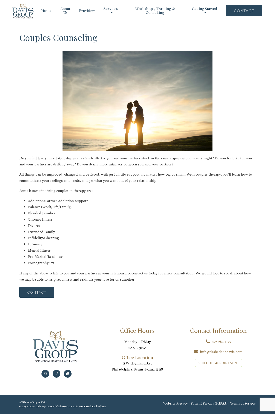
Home (46, 11)
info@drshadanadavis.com (221, 351)
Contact (244, 10)
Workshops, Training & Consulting (155, 11)
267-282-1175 (221, 341)
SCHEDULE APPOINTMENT (218, 363)
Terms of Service (243, 403)
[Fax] (68, 374)
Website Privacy (175, 403)
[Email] (45, 374)
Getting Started (204, 9)
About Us (65, 11)
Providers (87, 11)
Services (111, 9)
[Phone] (56, 374)
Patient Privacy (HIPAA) (209, 403)
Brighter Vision (39, 402)
